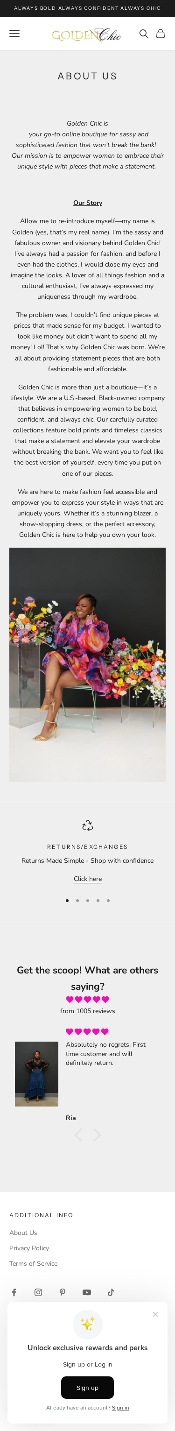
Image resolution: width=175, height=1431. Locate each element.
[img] (87, 999)
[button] (80, 1135)
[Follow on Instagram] (38, 1292)
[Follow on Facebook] (14, 1292)
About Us (23, 1232)
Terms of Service (33, 1263)
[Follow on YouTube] (86, 1292)
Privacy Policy (29, 1248)
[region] (87, 852)
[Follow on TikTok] (111, 1292)
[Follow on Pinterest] (62, 1292)
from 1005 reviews (87, 1011)
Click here (88, 878)
